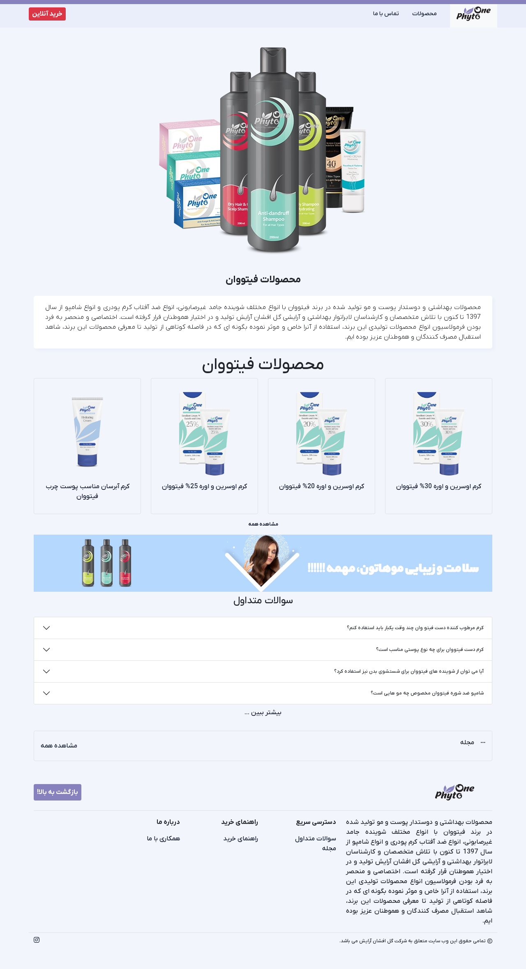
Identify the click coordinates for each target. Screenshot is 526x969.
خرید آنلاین (47, 14)
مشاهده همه (263, 524)
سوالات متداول (315, 839)
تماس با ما (386, 14)
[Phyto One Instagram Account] (36, 941)
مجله (329, 848)
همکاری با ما (163, 839)
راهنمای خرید (240, 839)
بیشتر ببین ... (263, 712)
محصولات (424, 14)
